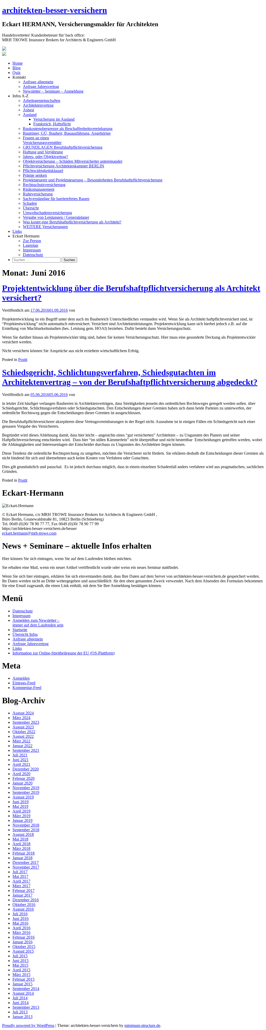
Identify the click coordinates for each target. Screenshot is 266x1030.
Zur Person (32, 240)
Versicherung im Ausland (54, 119)
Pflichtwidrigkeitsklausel (43, 170)
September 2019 (25, 792)
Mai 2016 (20, 923)
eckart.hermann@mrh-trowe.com (29, 533)
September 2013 (25, 1007)
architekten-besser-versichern (54, 10)
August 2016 (23, 909)
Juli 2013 (20, 1012)
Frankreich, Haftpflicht (52, 124)
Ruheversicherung (38, 194)
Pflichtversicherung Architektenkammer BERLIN (63, 166)
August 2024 (23, 713)
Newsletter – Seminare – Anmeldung (53, 91)
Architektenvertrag (38, 105)
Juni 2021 (20, 760)
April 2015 (21, 970)
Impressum (32, 250)
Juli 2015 (20, 956)
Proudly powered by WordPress (28, 1025)
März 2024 (21, 717)
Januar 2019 (22, 820)
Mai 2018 (20, 839)
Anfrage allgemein (38, 82)
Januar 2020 (22, 783)
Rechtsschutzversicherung (44, 184)
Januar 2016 (22, 942)
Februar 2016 (23, 937)
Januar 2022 (22, 745)
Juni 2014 (20, 1002)
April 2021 (21, 764)
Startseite (19, 629)
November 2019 (25, 788)
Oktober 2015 (23, 946)
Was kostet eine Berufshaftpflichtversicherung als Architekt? (72, 222)
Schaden (30, 203)
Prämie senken (35, 175)
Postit (22, 359)
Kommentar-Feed (26, 687)
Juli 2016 (20, 914)
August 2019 (23, 797)
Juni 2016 (20, 918)
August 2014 (23, 993)
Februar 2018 (23, 853)
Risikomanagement (38, 189)
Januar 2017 (22, 895)
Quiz (16, 72)
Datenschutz (33, 255)
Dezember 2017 (25, 862)
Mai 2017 (20, 876)
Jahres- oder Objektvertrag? (45, 156)
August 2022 (23, 736)
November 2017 (25, 867)
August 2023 (23, 727)
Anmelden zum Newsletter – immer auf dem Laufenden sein (37, 622)
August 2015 (23, 951)
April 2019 (21, 811)
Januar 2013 (22, 1016)
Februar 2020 (23, 778)
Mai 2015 (20, 965)
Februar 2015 (23, 979)
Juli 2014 (20, 998)
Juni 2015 (20, 960)
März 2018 (21, 848)
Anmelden (21, 678)
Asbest (28, 110)
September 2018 (25, 830)
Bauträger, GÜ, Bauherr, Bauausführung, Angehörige (67, 133)
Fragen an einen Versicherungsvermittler (42, 140)
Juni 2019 (20, 802)
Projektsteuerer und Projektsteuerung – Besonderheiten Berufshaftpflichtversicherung (92, 180)
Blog (16, 68)
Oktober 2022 (23, 731)
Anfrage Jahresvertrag (41, 86)
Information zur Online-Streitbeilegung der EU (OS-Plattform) (63, 653)
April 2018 (21, 844)
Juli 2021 (20, 755)
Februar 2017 (23, 890)
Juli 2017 (20, 872)
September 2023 (25, 722)
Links (17, 231)
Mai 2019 (20, 806)
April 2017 (21, 881)
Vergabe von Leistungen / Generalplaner (56, 217)
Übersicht (31, 208)
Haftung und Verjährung (43, 152)
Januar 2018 (22, 858)
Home (17, 63)
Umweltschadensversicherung (47, 212)
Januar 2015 (22, 984)
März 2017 (21, 886)
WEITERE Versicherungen (45, 226)
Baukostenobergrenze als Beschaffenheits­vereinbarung (67, 128)
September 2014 (25, 988)
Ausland (30, 114)
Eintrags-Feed (23, 683)
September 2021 (25, 750)
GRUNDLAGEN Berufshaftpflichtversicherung (62, 147)
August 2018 (23, 834)
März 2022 (21, 741)
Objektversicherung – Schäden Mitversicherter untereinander (72, 161)
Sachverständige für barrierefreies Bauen (56, 198)
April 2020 (21, 774)
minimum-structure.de (142, 1025)
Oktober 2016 (23, 904)
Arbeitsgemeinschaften (41, 100)
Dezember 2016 (25, 900)
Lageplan (30, 245)
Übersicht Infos (25, 634)
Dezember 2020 (25, 769)
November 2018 (25, 825)
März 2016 (21, 932)
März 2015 (21, 974)
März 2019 (21, 816)
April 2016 (21, 928)
